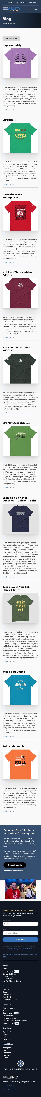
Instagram (7, 1048)
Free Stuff (7, 997)
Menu (36, 9)
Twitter (5, 1050)
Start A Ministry (9, 1008)
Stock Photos (8, 1023)
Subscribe (20, 939)
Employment (8, 971)
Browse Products (15, 865)
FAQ (4, 1037)
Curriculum (7, 994)
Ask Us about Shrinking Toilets (15, 1021)
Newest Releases (10, 1000)
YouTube (6, 1055)
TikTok (5, 1058)
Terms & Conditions (10, 1090)
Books (5, 992)
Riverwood (9, 979)
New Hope (9, 976)
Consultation (8, 1013)
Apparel (6, 989)
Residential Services (11, 974)
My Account (7, 1032)
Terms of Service (27, 949)
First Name (6, 920)
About (5, 969)
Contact (6, 1034)
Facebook (7, 1053)
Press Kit (6, 1039)
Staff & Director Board (12, 981)
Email (4, 929)
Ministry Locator (9, 1018)
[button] (32, 3)
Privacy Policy (13, 949)
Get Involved (8, 1016)
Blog (4, 1010)
